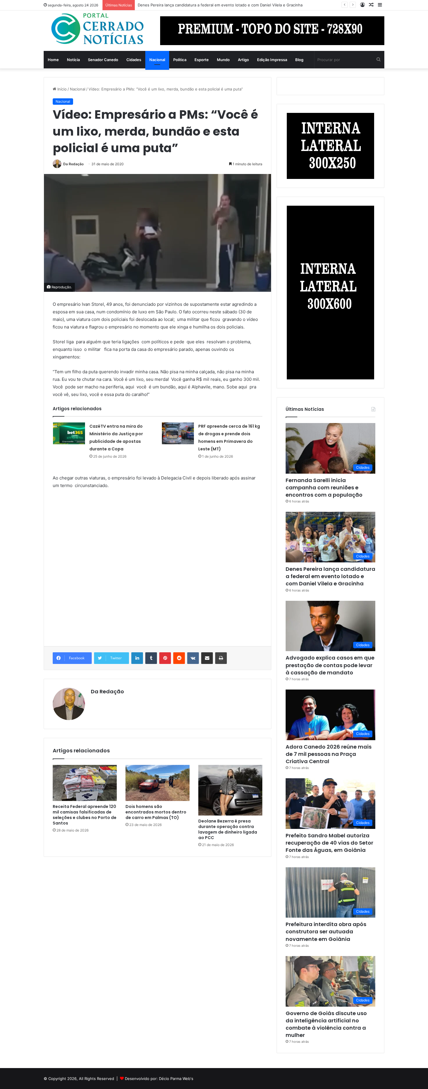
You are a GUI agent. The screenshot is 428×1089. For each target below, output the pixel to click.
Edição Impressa (272, 59)
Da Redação (73, 164)
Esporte (201, 59)
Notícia (73, 59)
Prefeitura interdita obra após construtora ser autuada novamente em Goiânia (326, 931)
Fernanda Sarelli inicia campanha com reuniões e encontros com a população (324, 487)
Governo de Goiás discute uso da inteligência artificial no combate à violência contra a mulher (326, 1024)
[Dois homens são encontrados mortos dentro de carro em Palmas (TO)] (157, 783)
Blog (299, 59)
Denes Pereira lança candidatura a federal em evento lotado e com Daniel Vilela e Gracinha (220, 5)
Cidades (133, 59)
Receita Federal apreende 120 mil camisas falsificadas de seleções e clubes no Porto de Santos (84, 815)
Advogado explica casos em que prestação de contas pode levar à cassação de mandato (330, 665)
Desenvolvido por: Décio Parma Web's (159, 1078)
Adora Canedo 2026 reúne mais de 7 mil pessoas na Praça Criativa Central (329, 754)
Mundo (223, 59)
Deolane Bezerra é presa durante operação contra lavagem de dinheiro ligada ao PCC (227, 829)
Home (53, 59)
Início (61, 89)
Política (179, 59)
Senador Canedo (103, 59)
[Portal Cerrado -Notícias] (97, 29)
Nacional (157, 59)
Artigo (243, 59)
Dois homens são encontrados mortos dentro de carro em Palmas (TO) (155, 812)
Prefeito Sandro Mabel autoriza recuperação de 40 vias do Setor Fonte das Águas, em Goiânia (329, 843)
